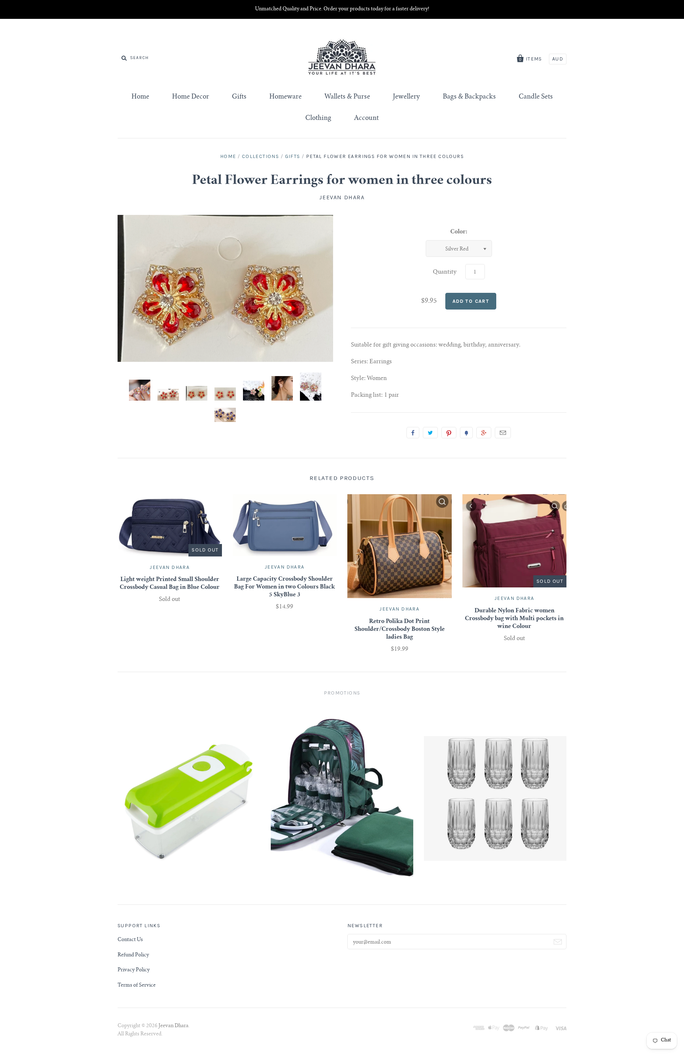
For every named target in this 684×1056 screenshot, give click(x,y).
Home (140, 97)
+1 (483, 432)
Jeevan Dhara (341, 197)
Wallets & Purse (347, 97)
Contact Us (130, 940)
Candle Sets (536, 97)
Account (366, 118)
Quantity (445, 272)
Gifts (239, 97)
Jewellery (406, 97)
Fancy (466, 432)
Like (412, 432)
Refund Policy (133, 955)
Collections (260, 156)
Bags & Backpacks (469, 97)
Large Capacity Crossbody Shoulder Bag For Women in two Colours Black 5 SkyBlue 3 (284, 587)
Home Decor (190, 97)
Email (503, 432)
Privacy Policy (134, 970)
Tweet (430, 432)
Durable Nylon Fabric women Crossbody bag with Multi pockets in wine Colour (514, 618)
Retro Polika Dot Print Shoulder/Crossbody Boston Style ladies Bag (399, 629)
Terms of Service (137, 985)
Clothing (318, 118)
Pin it (448, 432)
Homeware (285, 97)
